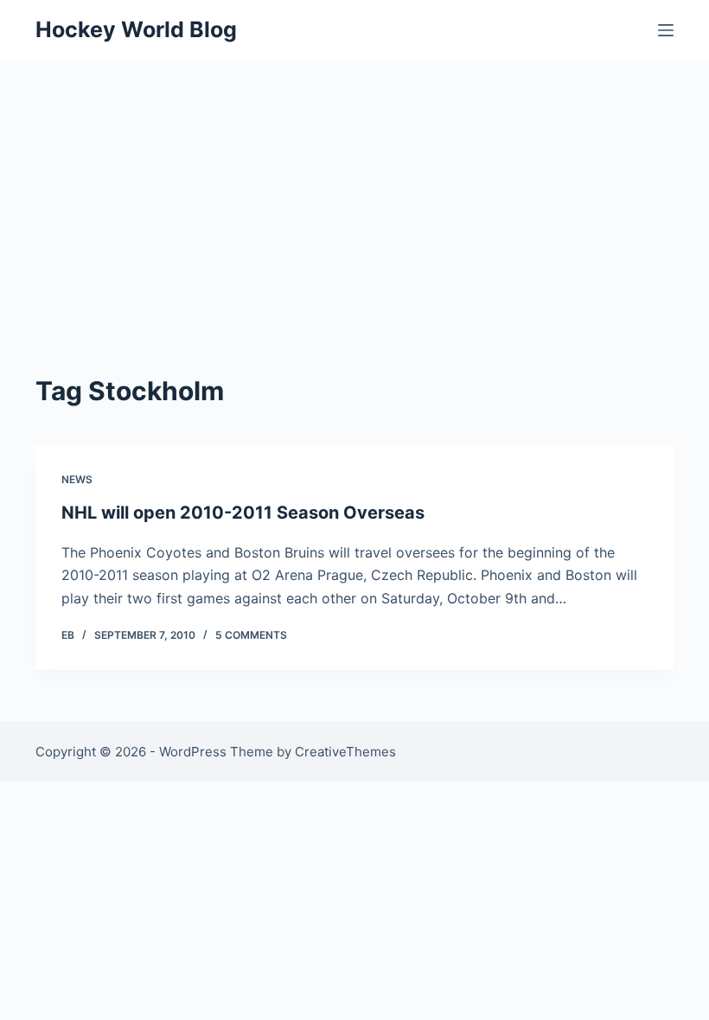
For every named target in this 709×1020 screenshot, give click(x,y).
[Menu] (666, 30)
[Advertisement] (354, 190)
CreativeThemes (345, 751)
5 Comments (251, 634)
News (77, 479)
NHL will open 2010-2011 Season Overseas (243, 512)
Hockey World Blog (136, 29)
